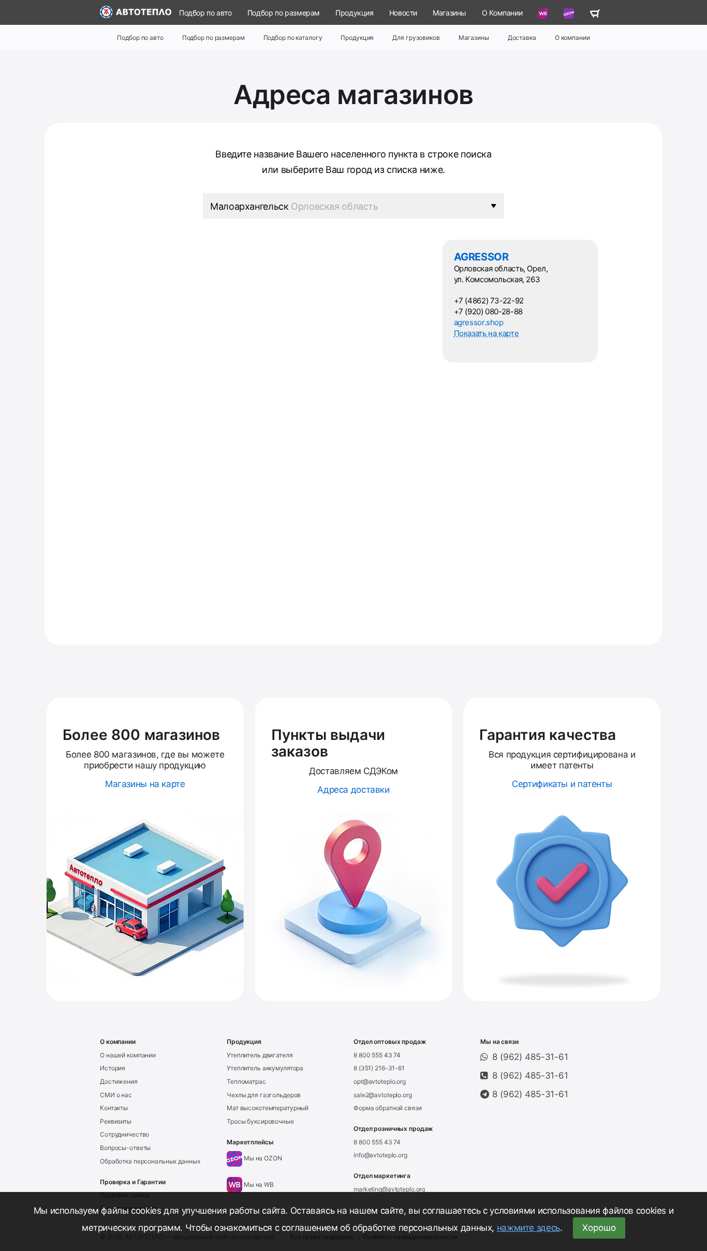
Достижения (119, 1081)
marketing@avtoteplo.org (389, 1189)
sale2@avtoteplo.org (383, 1095)
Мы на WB (258, 1184)
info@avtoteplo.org (380, 1155)
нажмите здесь (528, 1228)
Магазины (449, 12)
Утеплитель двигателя (260, 1055)
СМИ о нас (116, 1095)
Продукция (354, 12)
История (112, 1068)
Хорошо (599, 1228)
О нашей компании (128, 1055)
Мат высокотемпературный (267, 1108)
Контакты (114, 1108)
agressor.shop (479, 322)
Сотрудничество (124, 1134)
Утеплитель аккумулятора (265, 1068)
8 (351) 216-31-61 (379, 1068)
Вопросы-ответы (125, 1148)
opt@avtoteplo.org (380, 1081)
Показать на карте (486, 333)
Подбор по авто (205, 12)
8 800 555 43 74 (377, 1055)
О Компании (502, 12)
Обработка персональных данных (150, 1161)
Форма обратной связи (388, 1108)
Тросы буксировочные (260, 1121)
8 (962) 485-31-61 (530, 1057)
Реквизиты (115, 1121)
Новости (403, 12)
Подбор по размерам (283, 12)
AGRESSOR (481, 257)
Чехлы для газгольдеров (264, 1095)
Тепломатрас (246, 1081)
